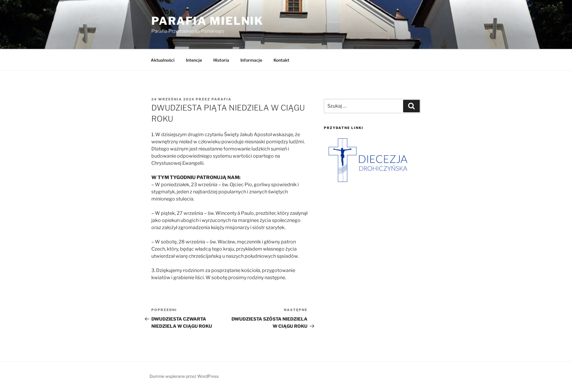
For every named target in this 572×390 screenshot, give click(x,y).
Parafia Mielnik (207, 20)
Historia (221, 60)
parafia (221, 99)
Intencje (194, 60)
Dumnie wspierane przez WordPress (184, 376)
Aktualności (163, 60)
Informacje (251, 60)
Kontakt (281, 60)
